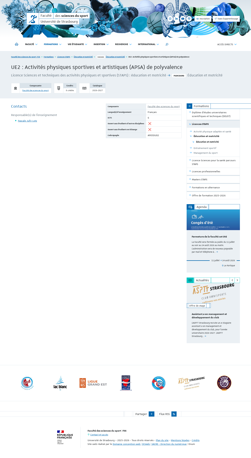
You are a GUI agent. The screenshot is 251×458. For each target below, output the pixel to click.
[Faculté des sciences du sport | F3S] (32, 19)
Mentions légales (180, 440)
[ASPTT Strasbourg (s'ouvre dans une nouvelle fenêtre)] (191, 383)
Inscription (204, 18)
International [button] (146, 44)
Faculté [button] (29, 44)
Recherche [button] (121, 44)
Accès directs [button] (225, 44)
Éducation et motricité (83, 56)
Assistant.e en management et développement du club (209, 316)
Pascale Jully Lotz (27, 120)
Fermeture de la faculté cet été (209, 236)
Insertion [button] (99, 44)
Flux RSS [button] (164, 414)
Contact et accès (99, 434)
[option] (213, 241)
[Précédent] (232, 280)
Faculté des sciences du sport (35, 90)
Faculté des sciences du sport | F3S (25, 56)
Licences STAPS (63, 56)
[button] (167, 44)
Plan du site (162, 440)
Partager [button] (141, 414)
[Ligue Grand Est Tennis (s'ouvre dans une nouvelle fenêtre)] (93, 383)
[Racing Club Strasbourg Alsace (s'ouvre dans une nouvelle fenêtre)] (158, 383)
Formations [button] (51, 44)
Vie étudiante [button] (76, 44)
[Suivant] (237, 280)
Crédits (195, 440)
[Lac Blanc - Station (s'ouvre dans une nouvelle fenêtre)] (60, 383)
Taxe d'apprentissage (227, 18)
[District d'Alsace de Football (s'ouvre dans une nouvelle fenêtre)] (27, 383)
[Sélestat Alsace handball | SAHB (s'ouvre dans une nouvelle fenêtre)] (224, 383)
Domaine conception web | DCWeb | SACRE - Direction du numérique (150, 444)
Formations (49, 56)
